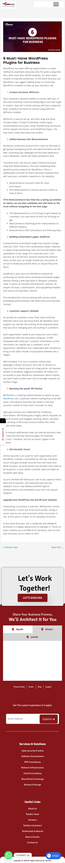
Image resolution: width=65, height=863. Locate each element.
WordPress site (10, 398)
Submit (47, 719)
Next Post (57, 547)
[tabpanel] (32, 661)
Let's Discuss (32, 598)
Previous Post (9, 547)
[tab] (17, 629)
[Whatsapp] (8, 855)
